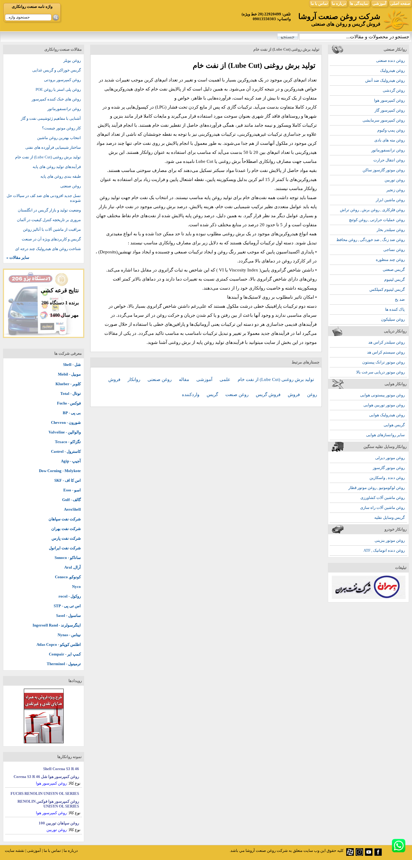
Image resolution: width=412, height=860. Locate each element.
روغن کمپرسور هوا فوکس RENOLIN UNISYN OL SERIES (48, 803)
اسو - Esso (72, 490)
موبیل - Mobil (69, 374)
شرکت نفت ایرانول (65, 548)
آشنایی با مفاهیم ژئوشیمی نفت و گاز (51, 118)
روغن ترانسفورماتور (388, 150)
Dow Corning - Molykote (60, 470)
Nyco (76, 586)
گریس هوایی (394, 425)
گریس (213, 394)
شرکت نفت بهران (66, 528)
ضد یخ (400, 299)
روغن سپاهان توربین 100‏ (59, 823)
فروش (294, 394)
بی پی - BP (72, 413)
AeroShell (72, 509)
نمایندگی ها (359, 3)
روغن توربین (395, 180)
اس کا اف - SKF (67, 480)
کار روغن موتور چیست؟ (61, 128)
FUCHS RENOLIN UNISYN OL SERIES (45, 793)
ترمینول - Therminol (64, 664)
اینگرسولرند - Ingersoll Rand (57, 625)
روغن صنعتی (160, 379)
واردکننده (191, 394)
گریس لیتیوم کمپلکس (387, 289)
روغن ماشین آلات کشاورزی (382, 497)
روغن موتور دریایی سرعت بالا (380, 372)
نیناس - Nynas (69, 635)
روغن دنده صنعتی (390, 60)
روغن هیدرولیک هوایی (387, 415)
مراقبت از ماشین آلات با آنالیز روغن (52, 229)
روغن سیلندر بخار (391, 229)
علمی (226, 379)
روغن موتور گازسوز (389, 467)
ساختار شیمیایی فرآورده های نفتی (53, 147)
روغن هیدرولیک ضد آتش (385, 80)
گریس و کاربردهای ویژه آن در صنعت (51, 239)
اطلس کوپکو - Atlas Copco (58, 644)
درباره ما (339, 3)
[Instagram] (359, 854)
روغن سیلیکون (393, 319)
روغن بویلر (72, 60)
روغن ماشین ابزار (390, 200)
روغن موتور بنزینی (390, 540)
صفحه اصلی (400, 3)
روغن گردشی (394, 90)
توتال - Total (70, 393)
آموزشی (379, 3)
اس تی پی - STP (67, 606)
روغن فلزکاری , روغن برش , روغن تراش (372, 210)
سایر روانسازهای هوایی (385, 435)
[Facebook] (378, 854)
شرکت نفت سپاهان (65, 519)
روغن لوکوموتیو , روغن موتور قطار (376, 487)
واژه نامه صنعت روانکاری (32, 6)
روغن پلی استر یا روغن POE (58, 89)
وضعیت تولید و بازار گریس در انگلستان (49, 210)
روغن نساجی (394, 249)
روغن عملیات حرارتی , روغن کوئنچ (377, 219)
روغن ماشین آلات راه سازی (382, 507)
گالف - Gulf (71, 499)
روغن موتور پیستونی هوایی (382, 395)
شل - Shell (72, 364)
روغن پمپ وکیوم (391, 130)
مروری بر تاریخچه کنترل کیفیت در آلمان (49, 219)
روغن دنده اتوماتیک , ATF (384, 550)
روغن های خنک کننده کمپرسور (56, 99)
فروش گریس (269, 394)
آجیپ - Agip (71, 461)
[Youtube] (368, 854)
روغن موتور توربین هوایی (384, 405)
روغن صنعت (237, 394)
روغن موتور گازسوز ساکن (384, 170)
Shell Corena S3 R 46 (61, 768)
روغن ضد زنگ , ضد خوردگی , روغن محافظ (370, 239)
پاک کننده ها (395, 309)
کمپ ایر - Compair (65, 654)
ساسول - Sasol (68, 615)
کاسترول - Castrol (66, 451)
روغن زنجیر (395, 190)
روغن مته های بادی (389, 140)
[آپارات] (350, 854)
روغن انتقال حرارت (389, 160)
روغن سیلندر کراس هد (386, 342)
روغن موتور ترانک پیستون (383, 362)
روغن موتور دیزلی (390, 457)
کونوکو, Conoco (68, 577)
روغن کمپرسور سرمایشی (384, 120)
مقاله (184, 379)
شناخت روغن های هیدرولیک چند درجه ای (48, 248)
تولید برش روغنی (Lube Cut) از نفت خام (276, 379)
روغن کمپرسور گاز (390, 110)
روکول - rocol (70, 596)
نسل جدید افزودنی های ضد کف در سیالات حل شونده (44, 198)
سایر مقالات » (17, 257)
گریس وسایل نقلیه (389, 517)
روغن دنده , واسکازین (387, 477)
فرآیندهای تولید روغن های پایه (57, 166)
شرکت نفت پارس (66, 538)
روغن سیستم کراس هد (386, 352)
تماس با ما (319, 3)
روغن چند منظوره (390, 259)
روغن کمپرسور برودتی (62, 80)
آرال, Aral (72, 567)
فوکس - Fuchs (69, 403)
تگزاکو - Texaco (68, 442)
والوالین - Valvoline (65, 432)
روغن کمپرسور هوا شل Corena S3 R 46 (46, 776)
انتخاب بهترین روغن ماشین (59, 137)
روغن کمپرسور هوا (389, 100)
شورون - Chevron (66, 422)
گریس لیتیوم (394, 279)
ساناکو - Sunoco (68, 557)
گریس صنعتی (394, 269)
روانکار (134, 379)
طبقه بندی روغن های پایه (60, 176)
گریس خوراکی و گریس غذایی (56, 70)
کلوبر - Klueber (68, 384)
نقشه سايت (14, 850)
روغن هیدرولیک (392, 70)
